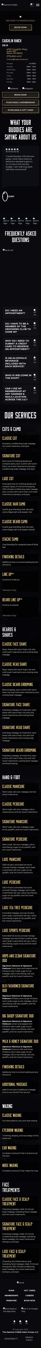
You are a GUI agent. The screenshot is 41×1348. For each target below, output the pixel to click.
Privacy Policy (29, 1338)
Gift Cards (29, 1291)
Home (11, 1291)
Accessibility (11, 1339)
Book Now (20, 27)
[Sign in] (32, 5)
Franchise (11, 1301)
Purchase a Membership (20, 102)
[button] (37, 5)
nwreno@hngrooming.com (17, 59)
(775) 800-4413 (14, 56)
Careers (29, 1296)
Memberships (11, 1296)
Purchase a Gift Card (20, 110)
